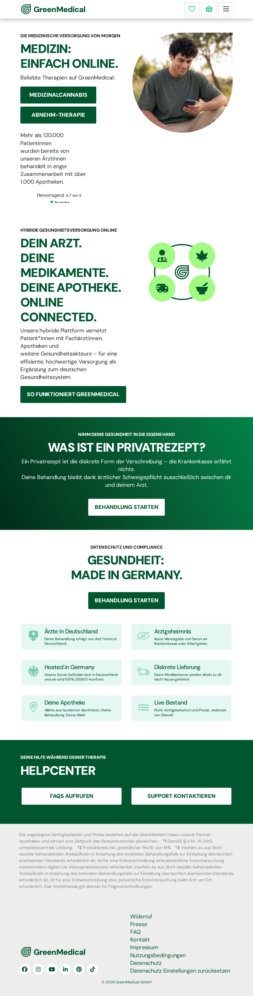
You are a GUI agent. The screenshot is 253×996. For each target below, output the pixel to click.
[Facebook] (24, 969)
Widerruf (141, 916)
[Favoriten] (192, 9)
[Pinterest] (79, 969)
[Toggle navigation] (226, 9)
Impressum (144, 947)
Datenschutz (146, 963)
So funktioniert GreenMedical (73, 394)
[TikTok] (92, 969)
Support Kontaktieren (181, 796)
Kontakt (140, 939)
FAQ (135, 932)
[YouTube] (51, 969)
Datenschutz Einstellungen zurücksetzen (180, 970)
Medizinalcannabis (58, 95)
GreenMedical (41, 9)
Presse (138, 924)
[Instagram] (38, 969)
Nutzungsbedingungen (158, 955)
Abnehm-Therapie (58, 115)
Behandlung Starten (126, 507)
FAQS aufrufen (71, 796)
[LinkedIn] (65, 969)
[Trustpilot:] (59, 197)
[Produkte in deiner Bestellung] (209, 9)
